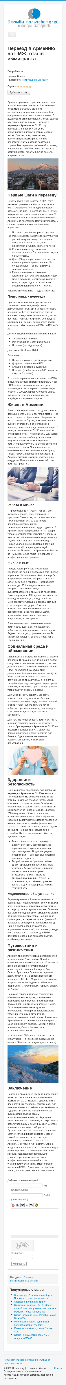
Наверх (58, 1368)
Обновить (18, 1253)
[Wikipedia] (32, 1205)
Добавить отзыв (18, 92)
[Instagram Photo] (22, 1205)
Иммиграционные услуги (35, 79)
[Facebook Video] (18, 1205)
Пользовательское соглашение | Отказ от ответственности (27, 1361)
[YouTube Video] (13, 1205)
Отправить (19, 1264)
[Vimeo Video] (27, 1205)
